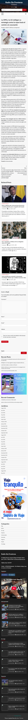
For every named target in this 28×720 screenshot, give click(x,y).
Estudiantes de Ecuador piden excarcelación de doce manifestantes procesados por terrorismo (16, 606)
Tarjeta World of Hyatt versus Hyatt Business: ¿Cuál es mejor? (16, 661)
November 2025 (4, 428)
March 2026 (3, 419)
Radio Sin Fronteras (14, 2)
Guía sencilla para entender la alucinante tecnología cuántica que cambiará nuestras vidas (14, 277)
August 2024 (3, 461)
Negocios (3, 539)
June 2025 (3, 439)
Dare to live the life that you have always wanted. (13, 402)
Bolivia (2, 528)
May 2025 (3, 441)
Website (3, 329)
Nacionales (3, 537)
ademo (2, 402)
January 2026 (3, 423)
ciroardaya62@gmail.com (19, 559)
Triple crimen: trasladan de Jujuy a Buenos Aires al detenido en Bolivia (17, 623)
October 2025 (3, 430)
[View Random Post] (26, 14)
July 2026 (3, 410)
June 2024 (3, 466)
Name (3, 316)
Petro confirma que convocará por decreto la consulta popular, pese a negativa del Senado (13, 206)
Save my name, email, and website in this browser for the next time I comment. (14, 336)
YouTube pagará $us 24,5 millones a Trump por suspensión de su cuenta (16, 615)
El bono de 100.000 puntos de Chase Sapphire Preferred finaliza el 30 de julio (17, 644)
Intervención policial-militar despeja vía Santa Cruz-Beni (17, 690)
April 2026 (3, 417)
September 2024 (4, 459)
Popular (2, 541)
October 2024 (3, 457)
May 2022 (3, 473)
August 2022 (3, 470)
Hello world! (14, 399)
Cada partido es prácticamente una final (17, 698)
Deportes (3, 532)
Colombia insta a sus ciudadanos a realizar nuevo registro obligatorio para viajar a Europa (17, 631)
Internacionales (9, 161)
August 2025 (3, 435)
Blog (2, 526)
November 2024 (4, 455)
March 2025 (3, 446)
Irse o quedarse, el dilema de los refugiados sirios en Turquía (12, 242)
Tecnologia (3, 544)
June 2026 (3, 412)
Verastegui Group (17, 715)
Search (2, 351)
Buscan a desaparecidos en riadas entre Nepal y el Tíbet (16, 707)
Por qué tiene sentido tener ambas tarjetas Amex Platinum (17, 669)
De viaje (2, 530)
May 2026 (3, 414)
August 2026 (3, 408)
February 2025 (4, 448)
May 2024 (3, 468)
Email (2, 323)
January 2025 (3, 450)
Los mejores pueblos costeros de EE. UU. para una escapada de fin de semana (17, 652)
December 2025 (4, 426)
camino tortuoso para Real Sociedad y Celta (9, 370)
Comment (4, 299)
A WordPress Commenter (5, 399)
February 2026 (4, 421)
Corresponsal (16, 27)
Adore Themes (20, 718)
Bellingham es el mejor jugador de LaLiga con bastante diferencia (12, 362)
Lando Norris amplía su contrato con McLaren (9, 364)
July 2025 (3, 437)
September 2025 (4, 432)
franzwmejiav (12, 646)
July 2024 (3, 464)
